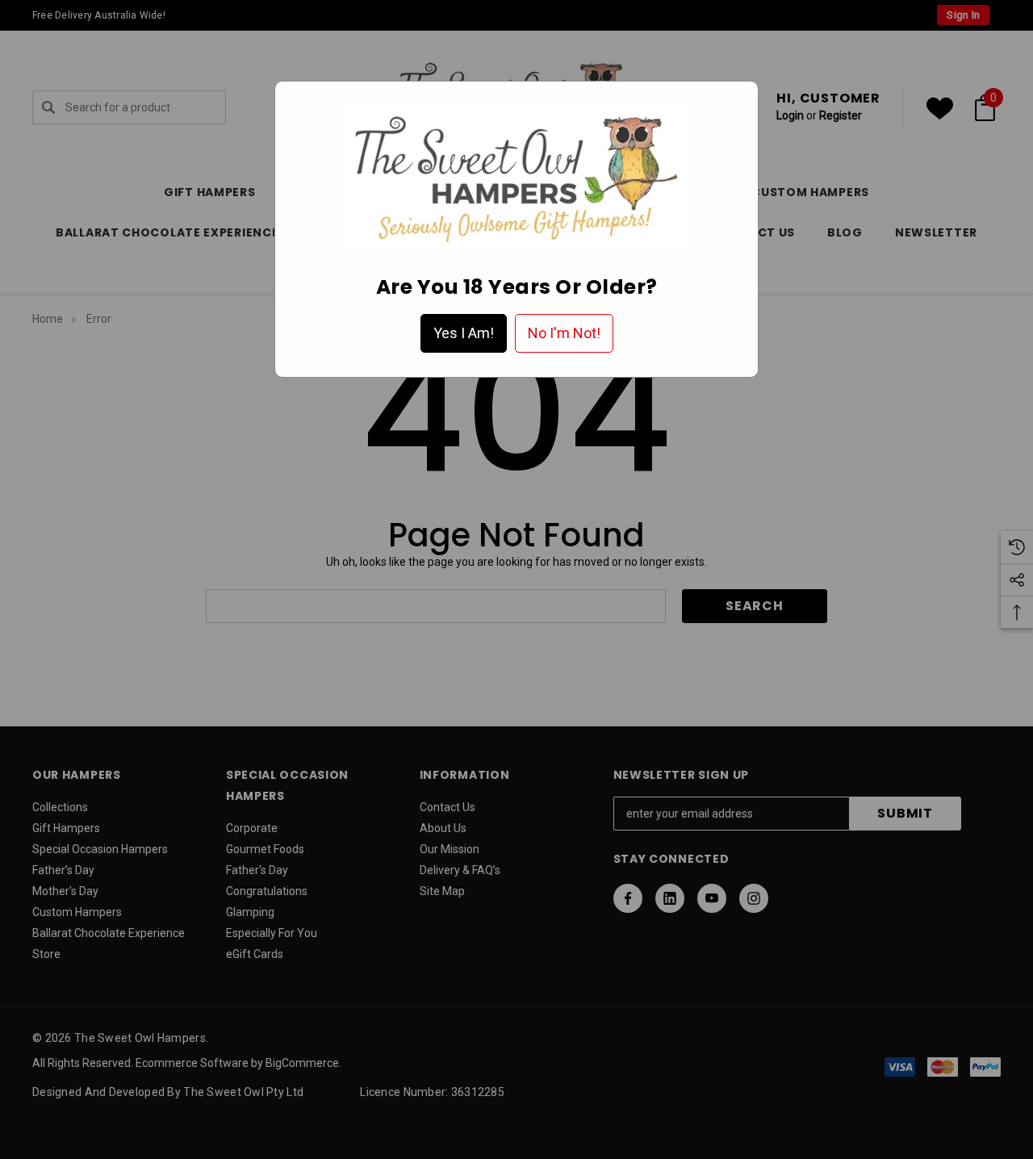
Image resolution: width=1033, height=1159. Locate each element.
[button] (463, 333)
